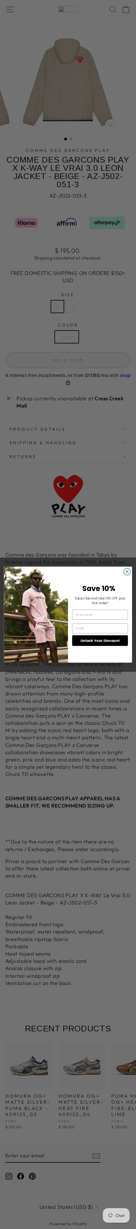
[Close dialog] (127, 571)
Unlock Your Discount (100, 640)
